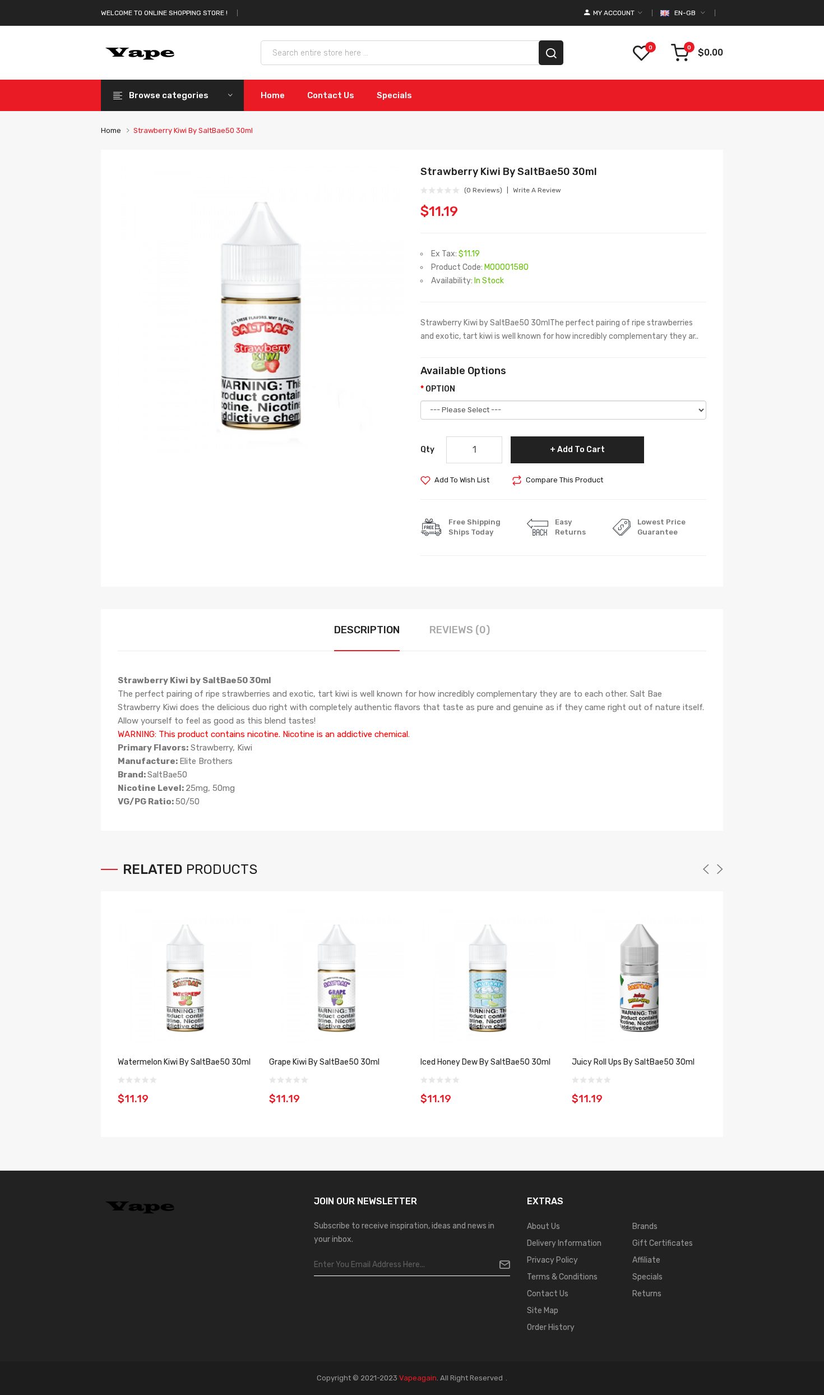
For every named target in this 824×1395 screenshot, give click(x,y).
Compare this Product (564, 480)
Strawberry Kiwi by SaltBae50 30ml (193, 130)
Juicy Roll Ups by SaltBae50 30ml (633, 1062)
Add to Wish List (461, 480)
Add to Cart (581, 449)
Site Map (542, 1310)
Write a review (537, 190)
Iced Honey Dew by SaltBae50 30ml (485, 1062)
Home (111, 130)
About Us (543, 1226)
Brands (645, 1226)
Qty (427, 449)
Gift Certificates (662, 1243)
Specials (647, 1277)
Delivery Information (564, 1243)
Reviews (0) (459, 630)
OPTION (440, 389)
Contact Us (547, 1294)
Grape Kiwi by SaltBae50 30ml (324, 1062)
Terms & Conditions (562, 1277)
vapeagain (418, 1378)
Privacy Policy (552, 1260)
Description (367, 630)
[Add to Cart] (240, 1091)
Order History (551, 1327)
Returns (646, 1294)
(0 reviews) (483, 190)
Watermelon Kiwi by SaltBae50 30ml (184, 1062)
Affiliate (646, 1260)
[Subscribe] (500, 1265)
